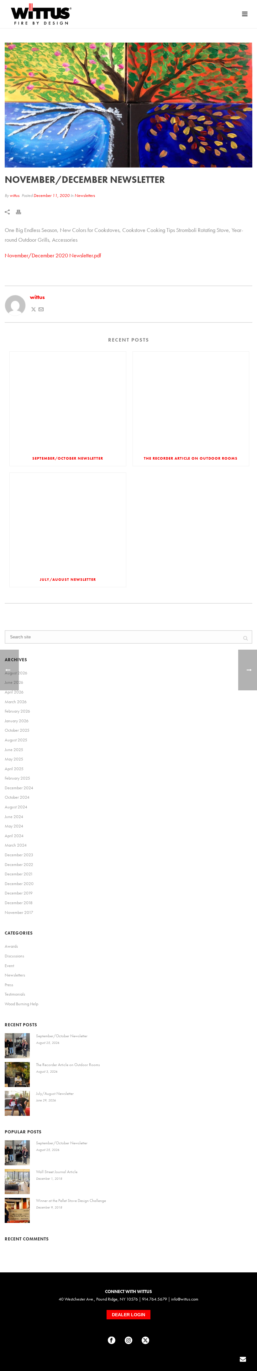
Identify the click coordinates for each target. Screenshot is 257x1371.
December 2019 (19, 893)
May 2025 (14, 759)
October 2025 (17, 730)
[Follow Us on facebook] (111, 1341)
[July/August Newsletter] (68, 522)
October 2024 (17, 797)
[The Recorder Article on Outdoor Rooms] (191, 401)
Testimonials (15, 994)
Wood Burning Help (21, 1004)
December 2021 (19, 874)
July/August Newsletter (68, 579)
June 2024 (14, 816)
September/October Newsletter (67, 458)
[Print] (21, 211)
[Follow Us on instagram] (128, 1341)
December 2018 (19, 902)
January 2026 (17, 721)
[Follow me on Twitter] (33, 309)
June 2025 (14, 749)
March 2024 (16, 845)
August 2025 (16, 740)
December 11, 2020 (52, 195)
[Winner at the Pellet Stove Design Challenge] (17, 1210)
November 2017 (19, 912)
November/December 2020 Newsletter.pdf (53, 255)
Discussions (14, 956)
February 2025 (17, 778)
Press (9, 984)
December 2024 (19, 788)
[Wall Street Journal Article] (17, 1181)
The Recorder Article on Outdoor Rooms (191, 458)
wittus (14, 195)
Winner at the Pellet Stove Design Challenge (71, 1200)
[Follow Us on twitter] (145, 1341)
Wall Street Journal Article (56, 1171)
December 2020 (19, 883)
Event (9, 965)
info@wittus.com (184, 1299)
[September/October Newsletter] (68, 401)
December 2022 (19, 864)
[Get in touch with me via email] (41, 309)
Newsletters (85, 195)
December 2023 (19, 855)
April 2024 (14, 835)
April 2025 (14, 768)
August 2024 (16, 807)
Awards (11, 946)
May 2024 (14, 826)
